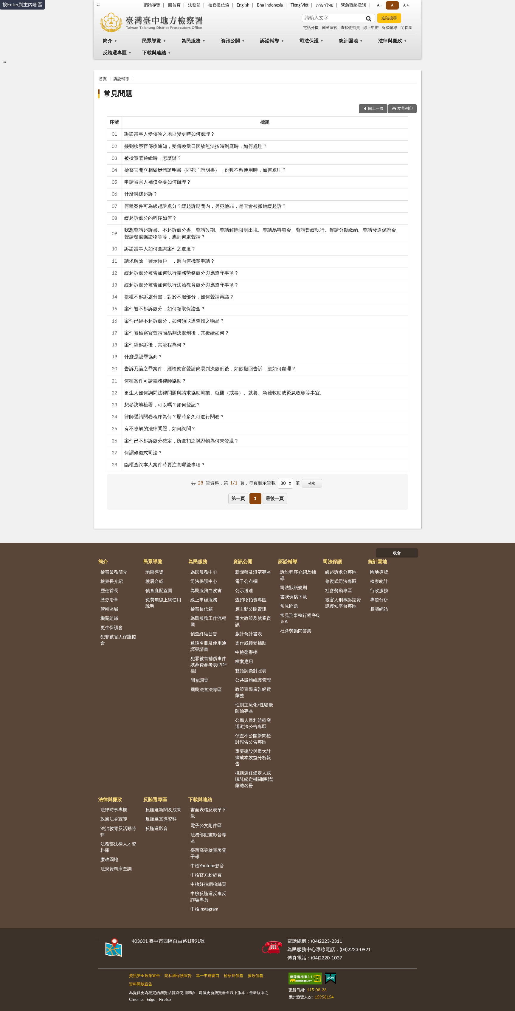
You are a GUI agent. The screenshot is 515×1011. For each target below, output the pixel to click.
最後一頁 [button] (275, 498)
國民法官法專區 (206, 690)
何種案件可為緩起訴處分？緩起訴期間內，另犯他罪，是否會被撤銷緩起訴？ (205, 206)
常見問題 (118, 93)
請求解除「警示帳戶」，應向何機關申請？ (169, 261)
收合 (397, 553)
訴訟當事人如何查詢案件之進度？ (160, 249)
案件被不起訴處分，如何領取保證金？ (164, 308)
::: (98, 4)
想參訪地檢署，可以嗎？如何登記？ (162, 404)
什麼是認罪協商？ (143, 356)
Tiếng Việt (299, 5)
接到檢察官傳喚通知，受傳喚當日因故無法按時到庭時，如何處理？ (195, 146)
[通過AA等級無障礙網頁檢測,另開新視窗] (305, 980)
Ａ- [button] (379, 5)
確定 (311, 483)
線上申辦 (371, 28)
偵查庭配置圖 (158, 591)
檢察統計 (379, 581)
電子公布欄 (246, 581)
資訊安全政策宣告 (144, 976)
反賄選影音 (156, 828)
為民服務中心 (203, 572)
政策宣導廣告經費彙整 (253, 692)
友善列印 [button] (405, 109)
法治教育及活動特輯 (118, 831)
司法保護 (309, 40)
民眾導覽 (151, 40)
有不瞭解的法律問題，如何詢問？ (160, 428)
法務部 (194, 5)
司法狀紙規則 (293, 588)
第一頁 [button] (238, 498)
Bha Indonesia (270, 5)
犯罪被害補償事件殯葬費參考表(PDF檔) (208, 665)
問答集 (406, 28)
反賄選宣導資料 (161, 819)
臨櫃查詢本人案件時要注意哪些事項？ (164, 464)
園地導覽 (379, 572)
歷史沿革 (109, 600)
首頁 (103, 79)
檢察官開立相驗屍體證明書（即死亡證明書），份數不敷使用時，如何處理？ (205, 170)
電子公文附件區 (206, 825)
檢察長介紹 (111, 581)
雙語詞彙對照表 (250, 671)
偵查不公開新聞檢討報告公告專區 (253, 739)
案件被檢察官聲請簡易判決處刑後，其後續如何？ (176, 333)
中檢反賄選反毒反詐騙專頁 (208, 896)
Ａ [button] (392, 5)
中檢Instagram (204, 909)
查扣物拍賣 (350, 28)
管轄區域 (109, 609)
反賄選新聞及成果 (163, 810)
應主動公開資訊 (250, 609)
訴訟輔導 (389, 28)
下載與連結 (154, 52)
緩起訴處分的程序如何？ (150, 218)
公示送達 (244, 591)
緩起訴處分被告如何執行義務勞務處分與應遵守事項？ (181, 273)
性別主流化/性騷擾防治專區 (254, 708)
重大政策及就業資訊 (253, 621)
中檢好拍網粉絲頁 (208, 884)
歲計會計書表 (248, 634)
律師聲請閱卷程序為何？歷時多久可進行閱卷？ (174, 416)
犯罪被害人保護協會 (118, 640)
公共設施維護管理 (253, 680)
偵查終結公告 (203, 634)
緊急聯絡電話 (353, 5)
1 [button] (255, 498)
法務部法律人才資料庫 (118, 847)
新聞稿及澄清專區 (253, 572)
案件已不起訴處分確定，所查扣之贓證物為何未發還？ (181, 441)
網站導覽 (152, 5)
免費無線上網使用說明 (163, 603)
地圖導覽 (154, 572)
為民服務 (191, 40)
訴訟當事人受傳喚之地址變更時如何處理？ (169, 134)
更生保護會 (111, 628)
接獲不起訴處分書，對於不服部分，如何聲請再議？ (179, 297)
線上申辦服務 (203, 600)
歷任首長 (109, 591)
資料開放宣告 (140, 984)
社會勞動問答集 (295, 631)
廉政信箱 (255, 976)
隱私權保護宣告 (178, 976)
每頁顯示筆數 (262, 483)
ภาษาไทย (324, 5)
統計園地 (348, 40)
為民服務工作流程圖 (208, 621)
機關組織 (109, 618)
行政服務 (379, 591)
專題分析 (379, 600)
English (243, 5)
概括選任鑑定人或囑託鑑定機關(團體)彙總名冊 (254, 779)
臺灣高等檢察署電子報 (208, 853)
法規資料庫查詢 (116, 869)
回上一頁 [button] (376, 109)
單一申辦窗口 (207, 976)
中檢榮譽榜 (246, 652)
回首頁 (174, 5)
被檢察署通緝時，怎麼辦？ (153, 158)
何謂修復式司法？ (143, 452)
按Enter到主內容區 (22, 4)
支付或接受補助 (250, 643)
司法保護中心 (203, 581)
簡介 (107, 40)
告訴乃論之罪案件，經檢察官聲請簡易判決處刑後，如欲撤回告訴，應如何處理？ (210, 368)
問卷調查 (199, 680)
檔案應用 (244, 661)
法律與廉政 (390, 40)
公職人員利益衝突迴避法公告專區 (253, 723)
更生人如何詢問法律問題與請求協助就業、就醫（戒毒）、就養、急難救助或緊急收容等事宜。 (224, 393)
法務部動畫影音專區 (208, 838)
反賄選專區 (115, 52)
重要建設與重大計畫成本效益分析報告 (253, 757)
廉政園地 (109, 859)
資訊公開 (230, 40)
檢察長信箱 (218, 5)
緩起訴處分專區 (340, 572)
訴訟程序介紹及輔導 (298, 575)
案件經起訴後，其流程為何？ (155, 345)
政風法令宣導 (113, 819)
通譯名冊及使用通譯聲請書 (208, 646)
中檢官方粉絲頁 (206, 875)
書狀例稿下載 (293, 597)
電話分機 (311, 28)
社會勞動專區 (338, 591)
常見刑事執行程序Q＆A (299, 618)
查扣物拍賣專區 (250, 600)
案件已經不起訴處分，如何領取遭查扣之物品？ (174, 321)
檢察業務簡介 (113, 572)
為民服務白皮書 (206, 591)
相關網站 (379, 609)
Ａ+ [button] (405, 5)
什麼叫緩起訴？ (141, 194)
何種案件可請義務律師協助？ (155, 381)
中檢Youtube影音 (207, 866)
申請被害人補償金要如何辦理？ (157, 182)
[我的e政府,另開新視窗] (330, 980)
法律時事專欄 (113, 810)
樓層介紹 (154, 581)
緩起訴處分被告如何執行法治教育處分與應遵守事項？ (181, 285)
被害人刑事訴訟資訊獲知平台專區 (343, 603)
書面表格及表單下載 (208, 813)
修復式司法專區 (340, 581)
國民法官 (329, 28)
